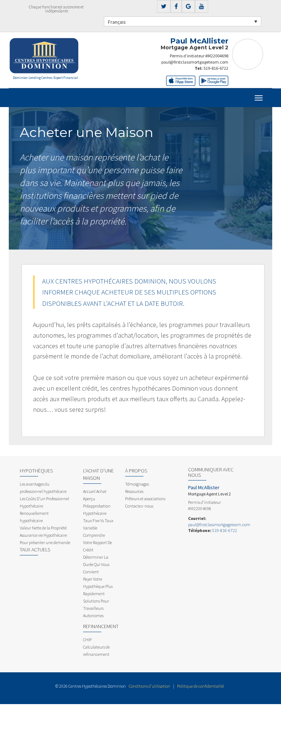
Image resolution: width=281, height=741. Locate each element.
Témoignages (137, 484)
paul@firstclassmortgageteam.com (194, 62)
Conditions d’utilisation (149, 686)
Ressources (134, 491)
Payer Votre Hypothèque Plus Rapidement (98, 586)
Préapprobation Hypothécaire (96, 509)
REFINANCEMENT (101, 626)
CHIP (87, 639)
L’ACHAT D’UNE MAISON (98, 474)
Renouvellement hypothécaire (34, 516)
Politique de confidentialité (200, 686)
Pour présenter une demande (45, 542)
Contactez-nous (139, 506)
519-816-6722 (215, 68)
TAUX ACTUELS (35, 549)
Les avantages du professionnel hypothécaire (43, 487)
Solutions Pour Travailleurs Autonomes (96, 608)
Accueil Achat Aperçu (94, 495)
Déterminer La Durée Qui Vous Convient (96, 564)
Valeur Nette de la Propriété (43, 528)
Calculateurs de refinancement (96, 650)
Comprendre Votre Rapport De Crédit (97, 542)
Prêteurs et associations (145, 498)
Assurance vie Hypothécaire (43, 535)
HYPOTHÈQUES (36, 470)
